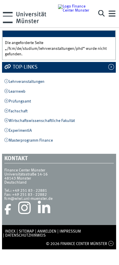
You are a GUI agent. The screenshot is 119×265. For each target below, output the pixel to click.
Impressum (70, 231)
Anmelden (46, 231)
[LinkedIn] (44, 209)
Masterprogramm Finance (31, 140)
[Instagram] (24, 209)
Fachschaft (18, 111)
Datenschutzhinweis (25, 235)
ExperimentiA (20, 131)
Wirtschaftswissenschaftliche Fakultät (42, 121)
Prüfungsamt (20, 101)
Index (10, 231)
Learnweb (17, 91)
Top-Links (25, 67)
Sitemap (26, 231)
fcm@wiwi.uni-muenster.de (28, 199)
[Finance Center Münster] (75, 13)
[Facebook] (7, 209)
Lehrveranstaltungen (26, 82)
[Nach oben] (111, 244)
